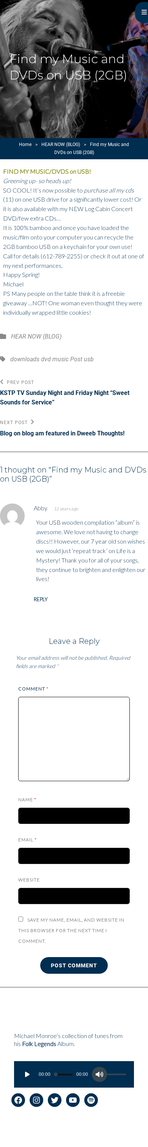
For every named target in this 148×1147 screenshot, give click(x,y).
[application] (74, 1074)
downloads (24, 359)
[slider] (117, 1075)
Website (29, 880)
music (60, 359)
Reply (40, 599)
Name (27, 799)
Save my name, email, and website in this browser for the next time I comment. (71, 930)
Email (27, 839)
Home (25, 144)
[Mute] (99, 1074)
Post (76, 359)
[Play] (27, 1074)
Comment (33, 689)
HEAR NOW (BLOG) (60, 144)
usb (89, 359)
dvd (46, 359)
